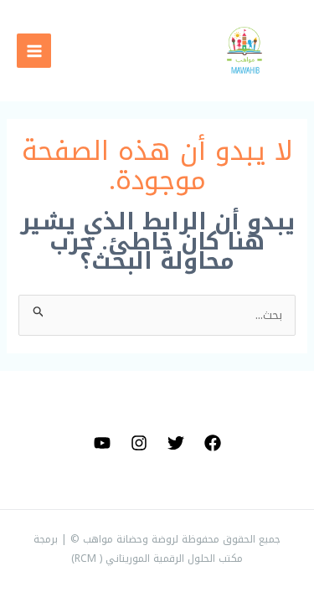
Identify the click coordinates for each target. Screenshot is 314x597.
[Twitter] (175, 443)
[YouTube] (102, 443)
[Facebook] (212, 443)
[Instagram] (139, 443)
